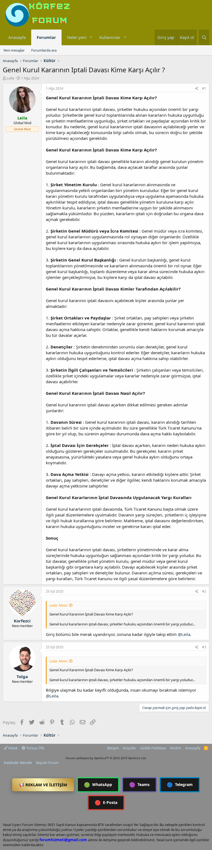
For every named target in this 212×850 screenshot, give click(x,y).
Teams (139, 784)
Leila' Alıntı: (58, 605)
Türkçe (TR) (34, 747)
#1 (204, 88)
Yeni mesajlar (14, 50)
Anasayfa (17, 37)
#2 (204, 591)
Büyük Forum (47, 762)
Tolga (22, 676)
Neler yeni (76, 37)
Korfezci (22, 620)
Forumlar (46, 37)
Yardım (175, 747)
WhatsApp (98, 784)
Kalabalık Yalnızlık (18, 762)
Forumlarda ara (44, 50)
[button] (91, 37)
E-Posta (106, 802)
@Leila (184, 634)
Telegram (180, 784)
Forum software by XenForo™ (106, 758)
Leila (10, 78)
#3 (204, 647)
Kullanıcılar (109, 37)
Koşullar (129, 747)
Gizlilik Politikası (153, 747)
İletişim (113, 747)
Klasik (12, 747)
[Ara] (204, 37)
